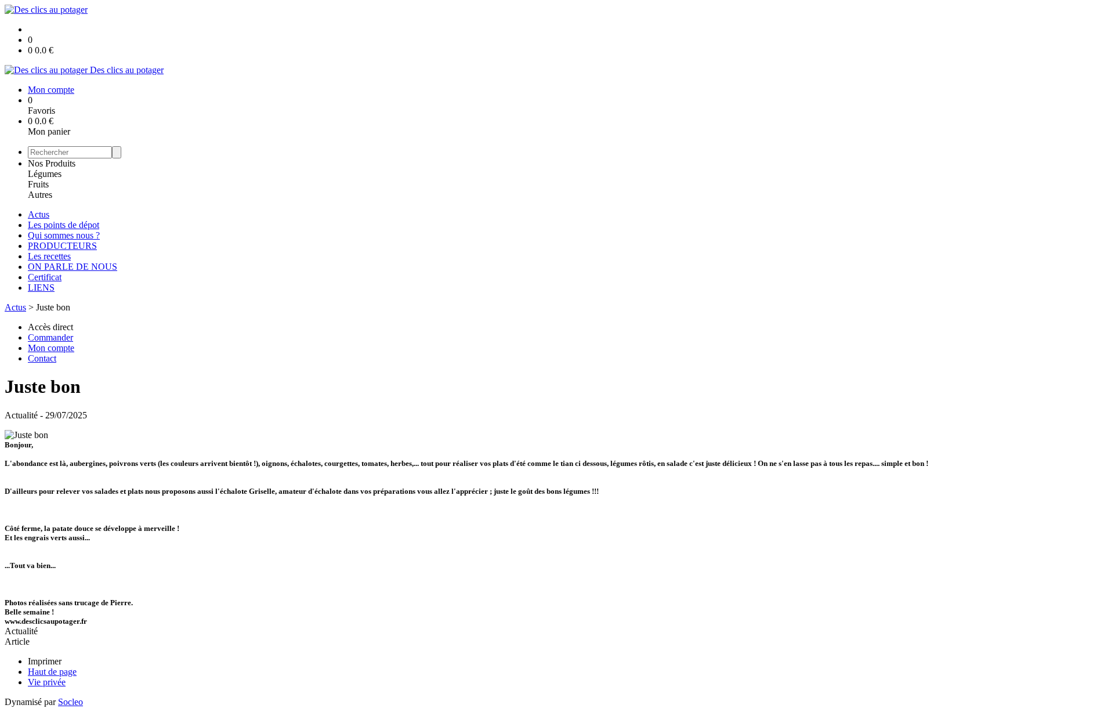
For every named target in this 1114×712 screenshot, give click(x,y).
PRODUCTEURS (62, 246)
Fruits (38, 184)
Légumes (45, 174)
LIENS (41, 287)
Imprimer (45, 661)
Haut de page (52, 672)
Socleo (70, 702)
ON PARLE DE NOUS (72, 267)
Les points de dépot (63, 225)
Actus (38, 214)
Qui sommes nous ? (64, 235)
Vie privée (47, 682)
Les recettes (49, 256)
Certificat (45, 277)
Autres (40, 195)
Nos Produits (51, 163)
